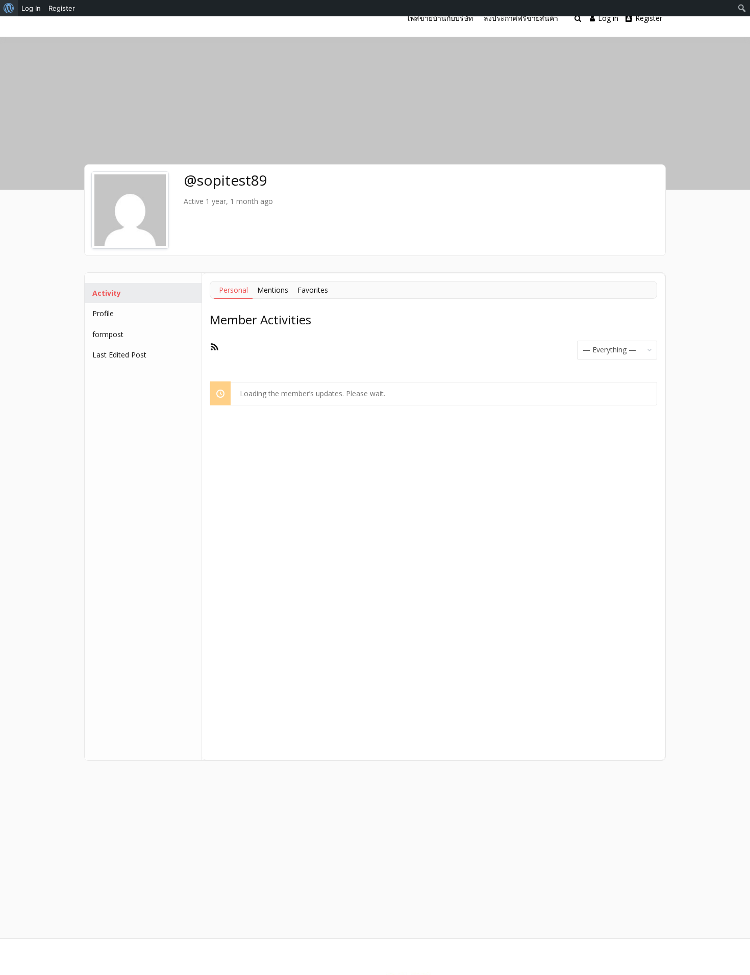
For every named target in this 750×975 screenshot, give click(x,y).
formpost (107, 334)
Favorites (312, 290)
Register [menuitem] (61, 8)
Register (648, 18)
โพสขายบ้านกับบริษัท (439, 18)
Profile (103, 313)
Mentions (272, 290)
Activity (106, 293)
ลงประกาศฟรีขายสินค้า (521, 18)
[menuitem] (9, 8)
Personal (233, 290)
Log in (608, 18)
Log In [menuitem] (31, 8)
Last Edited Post (119, 355)
